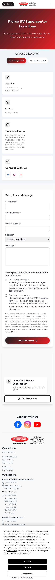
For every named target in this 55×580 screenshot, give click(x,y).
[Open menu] (50, 4)
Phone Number (12, 224)
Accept (27, 561)
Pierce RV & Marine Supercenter (18, 479)
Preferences (27, 574)
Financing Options (9, 456)
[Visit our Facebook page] (8, 174)
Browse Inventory (9, 453)
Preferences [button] (25, 553)
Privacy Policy (34, 329)
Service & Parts (7, 460)
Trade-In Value (7, 463)
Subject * (9, 235)
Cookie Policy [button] (12, 551)
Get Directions (29, 398)
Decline (27, 567)
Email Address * (12, 213)
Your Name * (11, 202)
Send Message (26, 340)
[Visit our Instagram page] (14, 174)
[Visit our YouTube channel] (20, 174)
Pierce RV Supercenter (13, 517)
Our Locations (7, 470)
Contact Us (6, 467)
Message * (10, 245)
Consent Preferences (21, 577)
